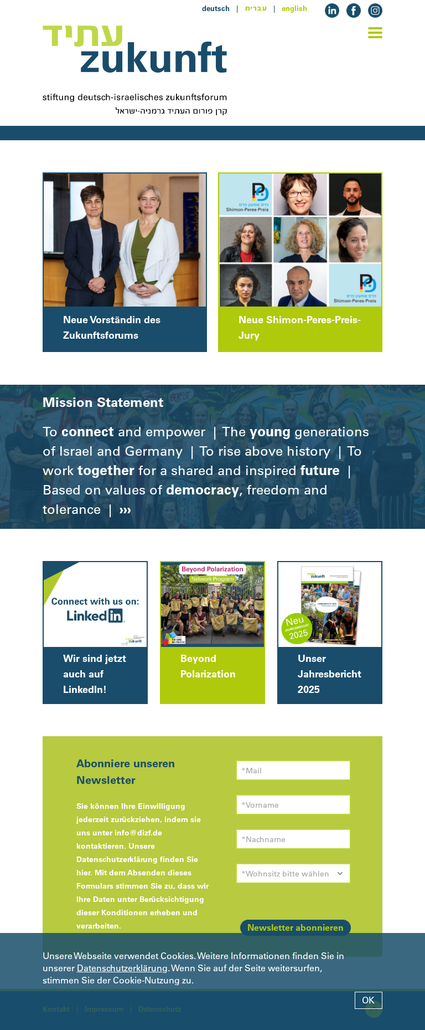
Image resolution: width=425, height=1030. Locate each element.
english (294, 8)
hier (83, 873)
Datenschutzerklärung (122, 967)
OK (368, 1000)
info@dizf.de (138, 833)
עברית (256, 8)
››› (123, 509)
